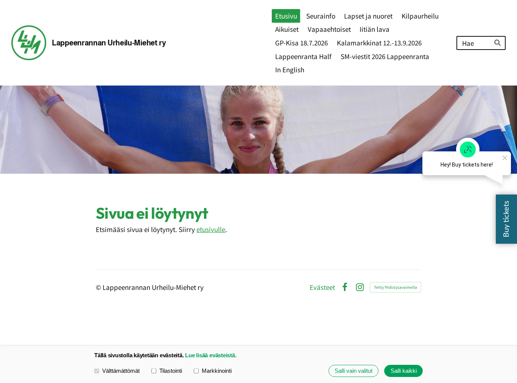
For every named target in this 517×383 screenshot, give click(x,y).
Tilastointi (170, 370)
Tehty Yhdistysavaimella (395, 287)
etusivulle (210, 229)
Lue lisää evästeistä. (210, 355)
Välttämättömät (121, 370)
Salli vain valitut (353, 370)
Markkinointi (217, 370)
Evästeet (322, 287)
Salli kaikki (404, 370)
